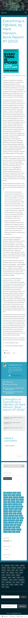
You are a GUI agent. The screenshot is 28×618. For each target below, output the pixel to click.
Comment (19, 456)
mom (16, 508)
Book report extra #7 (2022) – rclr (12, 423)
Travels (18, 527)
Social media (6, 524)
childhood (22, 565)
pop (22, 577)
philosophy (11, 515)
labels (20, 504)
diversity (13, 499)
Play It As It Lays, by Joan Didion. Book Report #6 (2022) (14, 389)
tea (15, 524)
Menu (5, 13)
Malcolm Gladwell (11, 320)
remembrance (11, 520)
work (14, 531)
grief (22, 501)
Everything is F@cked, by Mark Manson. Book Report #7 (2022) (13, 31)
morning (5, 511)
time (14, 527)
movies (10, 511)
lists (16, 384)
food (9, 501)
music (15, 511)
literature (5, 508)
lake (9, 506)
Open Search (25, 13)
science (5, 522)
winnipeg (18, 529)
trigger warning (7, 529)
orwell (15, 513)
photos (20, 515)
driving (21, 499)
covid (5, 499)
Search (3, 595)
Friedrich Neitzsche (9, 192)
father (5, 501)
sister (20, 522)
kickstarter (15, 504)
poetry (14, 577)
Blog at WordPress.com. (14, 613)
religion (5, 520)
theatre (5, 527)
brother (18, 492)
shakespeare (11, 522)
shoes (16, 522)
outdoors (19, 513)
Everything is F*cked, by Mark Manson (13, 75)
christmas (15, 497)
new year (5, 513)
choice (10, 497)
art (4, 492)
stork (12, 524)
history (10, 504)
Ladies (5, 506)
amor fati (11, 196)
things (10, 527)
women (5, 531)
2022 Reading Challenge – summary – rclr (13, 418)
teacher (19, 524)
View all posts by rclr (16, 375)
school (17, 520)
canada (17, 565)
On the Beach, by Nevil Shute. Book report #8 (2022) (14, 392)
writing (18, 531)
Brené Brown (10, 280)
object (10, 513)
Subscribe (22, 606)
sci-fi (21, 520)
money (20, 508)
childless (5, 497)
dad (8, 499)
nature (19, 511)
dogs (17, 499)
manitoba (11, 508)
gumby (5, 504)
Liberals (17, 506)
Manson (13, 86)
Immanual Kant (8, 208)
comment (21, 497)
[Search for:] (14, 466)
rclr (14, 3)
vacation (13, 529)
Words (10, 531)
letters (13, 506)
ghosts (18, 501)
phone (16, 515)
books (13, 384)
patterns (5, 515)
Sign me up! (7, 478)
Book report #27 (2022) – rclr (13, 428)
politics (18, 577)
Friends (13, 501)
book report (8, 384)
